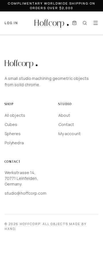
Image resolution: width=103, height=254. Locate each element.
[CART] (74, 23)
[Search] (84, 23)
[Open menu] (95, 23)
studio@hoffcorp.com (25, 193)
